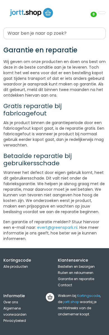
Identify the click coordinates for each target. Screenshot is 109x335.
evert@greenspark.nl (57, 227)
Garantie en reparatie (76, 278)
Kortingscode (88, 295)
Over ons (10, 302)
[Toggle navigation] (102, 12)
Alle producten (15, 266)
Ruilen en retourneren (75, 272)
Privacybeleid (14, 320)
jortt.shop (71, 301)
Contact (65, 285)
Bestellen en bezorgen (76, 266)
